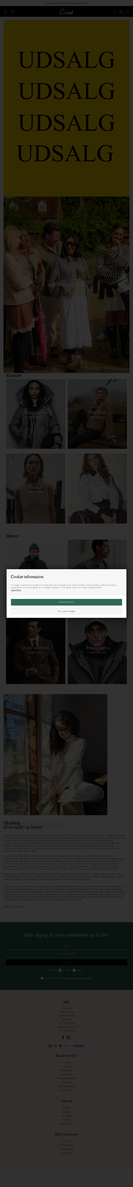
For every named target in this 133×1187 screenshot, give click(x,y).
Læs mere (16, 590)
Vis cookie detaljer (66, 611)
